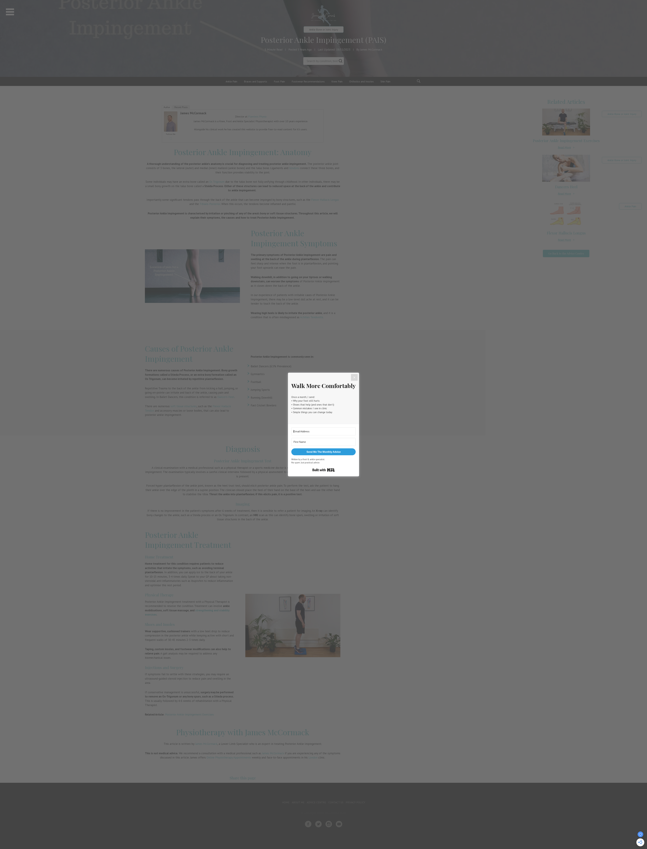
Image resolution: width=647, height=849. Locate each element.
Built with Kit (323, 470)
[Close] (354, 377)
